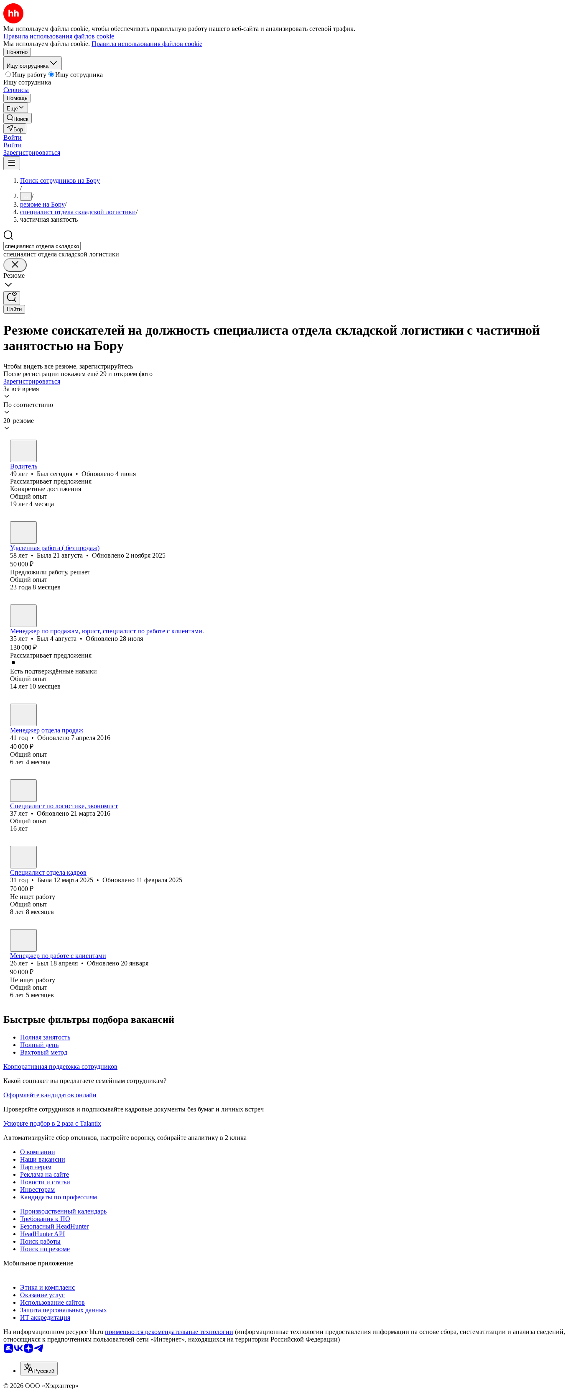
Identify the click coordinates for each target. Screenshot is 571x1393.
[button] (12, 137)
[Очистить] (15, 265)
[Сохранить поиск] (11, 298)
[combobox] (42, 246)
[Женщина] (23, 532)
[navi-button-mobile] (11, 163)
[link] (17, 118)
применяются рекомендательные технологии (169, 1331)
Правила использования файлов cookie (147, 43)
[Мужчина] (23, 451)
